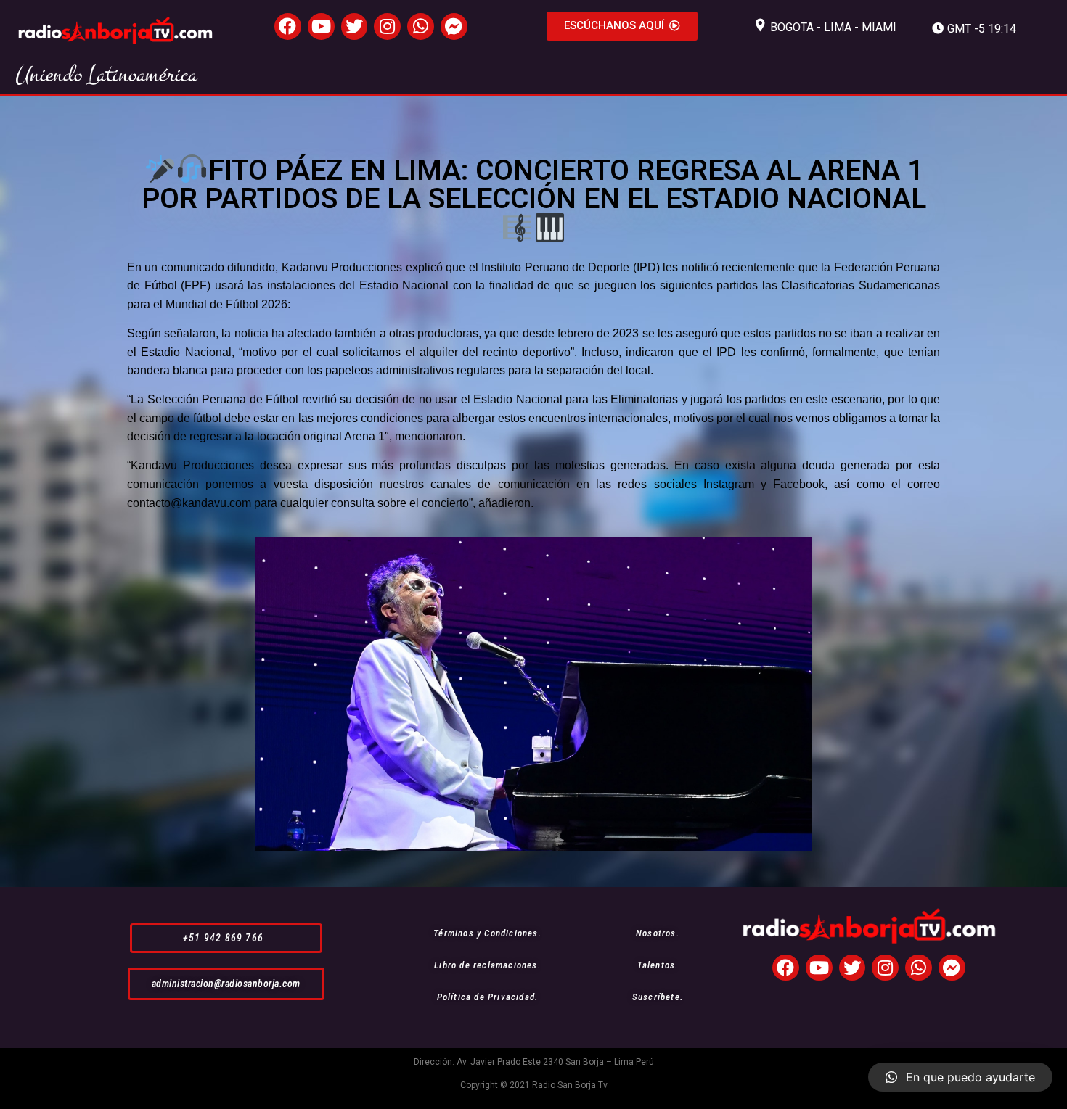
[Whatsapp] (420, 26)
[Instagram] (387, 26)
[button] (622, 26)
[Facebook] (287, 26)
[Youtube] (321, 26)
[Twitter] (354, 26)
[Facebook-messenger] (454, 26)
